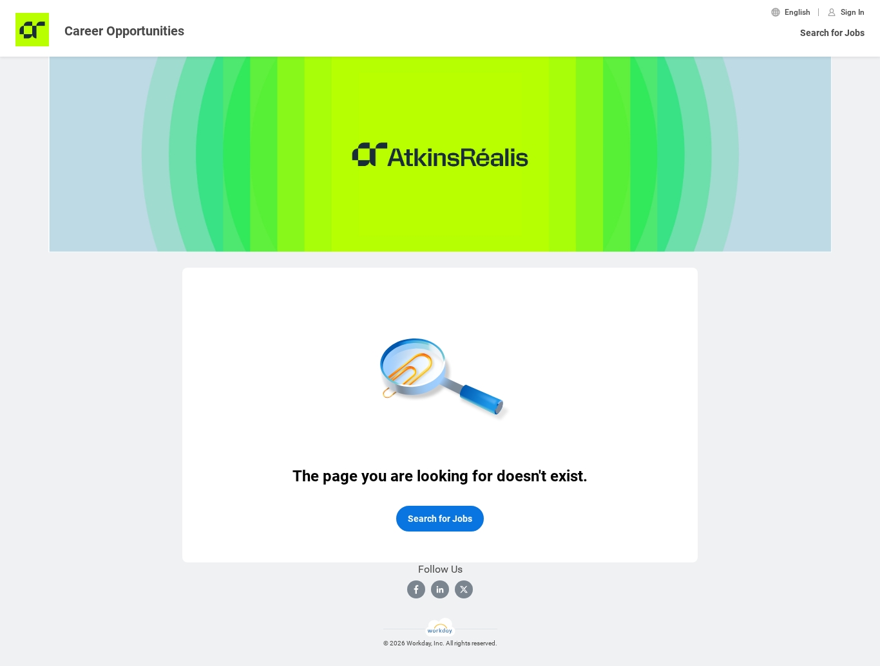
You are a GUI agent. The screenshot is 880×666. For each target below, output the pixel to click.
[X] (464, 589)
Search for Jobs (832, 33)
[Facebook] (416, 589)
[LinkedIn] (440, 589)
